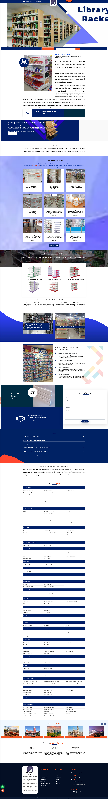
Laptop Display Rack (27, 558)
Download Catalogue (47, 49)
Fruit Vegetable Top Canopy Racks (30, 681)
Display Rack (75, 210)
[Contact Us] (2, 791)
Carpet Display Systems (28, 636)
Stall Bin (67, 501)
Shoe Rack (25, 584)
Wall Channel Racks (48, 505)
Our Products (19, 49)
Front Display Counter (48, 552)
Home (3, 49)
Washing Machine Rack (70, 552)
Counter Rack (26, 668)
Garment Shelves (26, 536)
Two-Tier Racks (47, 612)
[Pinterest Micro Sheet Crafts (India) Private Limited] (76, 792)
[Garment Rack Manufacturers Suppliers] (74, 286)
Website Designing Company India (80, 797)
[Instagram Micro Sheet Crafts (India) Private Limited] (78, 792)
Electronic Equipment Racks (70, 556)
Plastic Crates (26, 700)
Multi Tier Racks (68, 515)
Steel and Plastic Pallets (49, 524)
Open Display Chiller (69, 651)
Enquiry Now (69, 1)
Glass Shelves (68, 644)
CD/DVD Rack (47, 558)
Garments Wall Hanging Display (50, 532)
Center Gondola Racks (48, 492)
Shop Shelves (68, 642)
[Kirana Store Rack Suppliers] (34, 286)
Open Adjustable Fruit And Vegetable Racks (73, 681)
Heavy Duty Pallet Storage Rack (29, 713)
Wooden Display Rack (27, 577)
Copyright (22, 797)
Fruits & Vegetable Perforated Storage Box (73, 683)
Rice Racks (46, 634)
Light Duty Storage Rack (49, 713)
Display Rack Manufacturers (54, 279)
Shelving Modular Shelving (49, 517)
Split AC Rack (25, 556)
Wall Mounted (26, 539)
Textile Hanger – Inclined (49, 536)
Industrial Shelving (69, 517)
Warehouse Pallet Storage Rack (29, 715)
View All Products (54, 245)
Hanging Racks (68, 632)
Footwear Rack (54, 235)
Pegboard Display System (28, 659)
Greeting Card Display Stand (71, 601)
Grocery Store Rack (27, 571)
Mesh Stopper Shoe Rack (49, 586)
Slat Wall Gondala (47, 554)
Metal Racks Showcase (27, 595)
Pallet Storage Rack (27, 711)
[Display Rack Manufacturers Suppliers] (54, 272)
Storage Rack (68, 713)
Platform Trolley (47, 545)
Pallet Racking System (69, 707)
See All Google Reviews (54, 758)
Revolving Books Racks (48, 601)
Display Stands (47, 642)
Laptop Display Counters (49, 556)
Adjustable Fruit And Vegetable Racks (51, 683)
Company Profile (10, 49)
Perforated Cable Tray (27, 625)
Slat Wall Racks (68, 593)
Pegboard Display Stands (28, 662)
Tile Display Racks (47, 632)
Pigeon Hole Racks (26, 612)
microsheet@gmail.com (28, 1)
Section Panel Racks (69, 513)
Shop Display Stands (27, 694)
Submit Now (85, 421)
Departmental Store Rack (28, 492)
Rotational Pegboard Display (70, 659)
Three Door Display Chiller (49, 651)
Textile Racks (25, 534)
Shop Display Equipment (49, 690)
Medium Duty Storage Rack (49, 715)
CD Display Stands (26, 634)
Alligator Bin (46, 499)
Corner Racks (47, 496)
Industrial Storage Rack (32, 235)
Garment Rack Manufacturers (75, 294)
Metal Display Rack (27, 513)
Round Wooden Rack (69, 530)
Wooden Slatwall (26, 564)
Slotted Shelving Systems (70, 522)
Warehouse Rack (26, 522)
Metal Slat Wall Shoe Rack (28, 586)
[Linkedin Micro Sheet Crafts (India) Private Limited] (81, 792)
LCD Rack (25, 552)
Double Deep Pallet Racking (49, 511)
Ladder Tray (46, 625)
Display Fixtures (47, 644)
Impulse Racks (47, 501)
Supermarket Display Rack (54, 185)
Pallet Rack (25, 517)
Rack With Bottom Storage (49, 595)
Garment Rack (75, 235)
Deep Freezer (47, 653)
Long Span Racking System (70, 711)
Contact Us (34, 49)
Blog (39, 49)
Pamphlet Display (47, 603)
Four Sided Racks (68, 496)
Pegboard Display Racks (49, 662)
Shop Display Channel (27, 690)
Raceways (67, 625)
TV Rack (24, 554)
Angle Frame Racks (27, 610)
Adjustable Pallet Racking (28, 524)
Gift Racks (46, 636)
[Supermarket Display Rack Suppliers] (54, 286)
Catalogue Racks (26, 603)
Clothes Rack (25, 530)
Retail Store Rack (40, 130)
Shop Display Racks (48, 694)
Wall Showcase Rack (48, 668)
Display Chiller (26, 651)
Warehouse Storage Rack (49, 707)
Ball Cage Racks (68, 499)
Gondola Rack (26, 501)
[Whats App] (2, 786)
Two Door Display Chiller (28, 653)
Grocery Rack (54, 210)
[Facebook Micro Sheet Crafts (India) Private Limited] (71, 792)
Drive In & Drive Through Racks (50, 515)
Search (77, 49)
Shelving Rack (47, 711)
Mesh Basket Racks (69, 492)
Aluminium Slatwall (48, 564)
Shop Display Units (47, 692)
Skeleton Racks (68, 511)
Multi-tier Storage (47, 520)
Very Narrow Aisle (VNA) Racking (50, 513)
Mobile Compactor (69, 709)
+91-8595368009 (38, 1)
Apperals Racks (47, 530)
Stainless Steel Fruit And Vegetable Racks (31, 683)
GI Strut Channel (26, 618)
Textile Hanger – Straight (49, 539)
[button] (8, 25)
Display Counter (47, 675)
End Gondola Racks (48, 494)
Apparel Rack (25, 532)
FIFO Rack (25, 511)
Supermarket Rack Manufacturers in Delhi (32, 127)
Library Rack (25, 601)
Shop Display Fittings (69, 690)
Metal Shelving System (69, 520)
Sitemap (27, 49)
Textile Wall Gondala (69, 534)
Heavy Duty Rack (26, 515)
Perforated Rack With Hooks (70, 554)
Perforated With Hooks (69, 490)
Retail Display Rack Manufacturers (76, 279)
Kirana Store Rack (32, 294)
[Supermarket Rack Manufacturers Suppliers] (34, 272)
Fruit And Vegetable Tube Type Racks (51, 681)
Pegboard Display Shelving (49, 659)
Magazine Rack (26, 520)
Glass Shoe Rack (47, 584)
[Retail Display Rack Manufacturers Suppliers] (74, 272)
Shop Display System (27, 692)
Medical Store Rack (27, 593)
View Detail (32, 190)
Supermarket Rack (32, 185)
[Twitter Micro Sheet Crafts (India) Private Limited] (74, 792)
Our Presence (58, 777)
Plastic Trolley (26, 545)
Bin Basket (46, 700)
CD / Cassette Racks (27, 632)
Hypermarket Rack (32, 210)
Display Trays (25, 644)
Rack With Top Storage (48, 593)
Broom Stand (47, 503)
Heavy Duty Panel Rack (27, 709)
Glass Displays (26, 642)
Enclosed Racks (47, 610)
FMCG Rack (25, 505)
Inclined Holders (68, 539)
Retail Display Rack (75, 185)
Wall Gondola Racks (48, 490)
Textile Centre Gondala (70, 536)
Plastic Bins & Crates (48, 522)
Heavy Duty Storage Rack (28, 707)
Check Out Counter (27, 675)
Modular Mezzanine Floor (49, 709)
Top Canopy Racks (69, 494)
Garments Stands (47, 534)
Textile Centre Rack (69, 532)
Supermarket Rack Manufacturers (69, 61)
